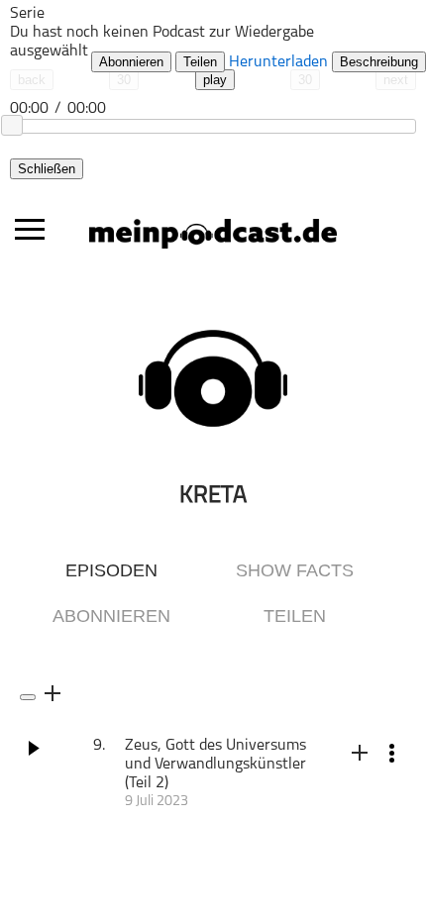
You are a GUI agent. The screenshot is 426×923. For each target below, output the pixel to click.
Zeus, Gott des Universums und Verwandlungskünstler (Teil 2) (215, 764)
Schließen (46, 168)
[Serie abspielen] (28, 697)
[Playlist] (114, 27)
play (215, 79)
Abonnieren (131, 61)
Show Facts (295, 570)
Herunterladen (278, 62)
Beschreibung (379, 61)
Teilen (200, 61)
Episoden (111, 570)
